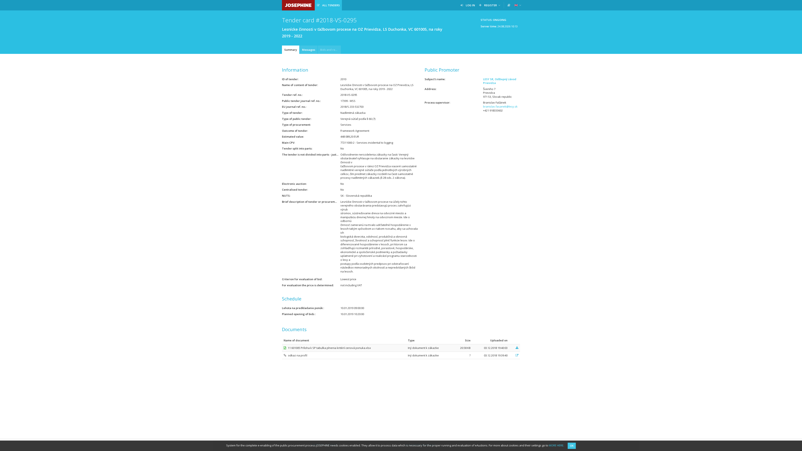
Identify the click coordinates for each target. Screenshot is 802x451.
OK (572, 445)
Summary (290, 50)
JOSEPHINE (298, 5)
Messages (308, 50)
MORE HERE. (556, 445)
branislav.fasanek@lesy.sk (500, 106)
